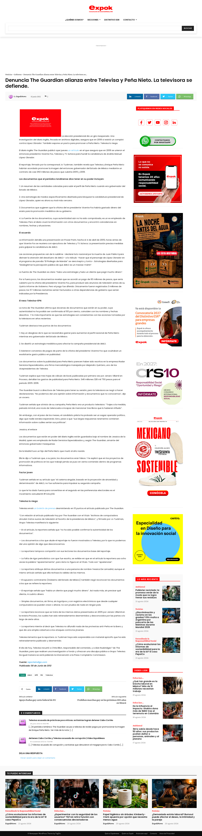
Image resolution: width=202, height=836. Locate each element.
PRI (41, 675)
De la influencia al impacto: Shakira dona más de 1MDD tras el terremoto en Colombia (146, 710)
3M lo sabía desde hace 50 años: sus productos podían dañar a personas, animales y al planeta (146, 734)
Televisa (49, 675)
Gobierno (18, 74)
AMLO (29, 675)
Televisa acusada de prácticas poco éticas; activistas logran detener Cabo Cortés (71, 720)
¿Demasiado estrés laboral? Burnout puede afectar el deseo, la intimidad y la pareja (173, 817)
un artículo (73, 150)
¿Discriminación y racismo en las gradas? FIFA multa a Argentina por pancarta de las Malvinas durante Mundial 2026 (147, 620)
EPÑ (36, 675)
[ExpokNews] (11, 96)
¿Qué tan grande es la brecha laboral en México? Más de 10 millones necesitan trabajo (145, 686)
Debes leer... (138, 678)
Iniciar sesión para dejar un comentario (37, 758)
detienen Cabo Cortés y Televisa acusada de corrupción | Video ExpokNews (67, 738)
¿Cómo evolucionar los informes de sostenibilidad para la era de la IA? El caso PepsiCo (148, 649)
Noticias (8, 74)
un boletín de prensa (44, 508)
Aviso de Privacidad (167, 833)
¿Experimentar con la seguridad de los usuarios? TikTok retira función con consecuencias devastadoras (75, 817)
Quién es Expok (127, 833)
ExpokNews (21, 96)
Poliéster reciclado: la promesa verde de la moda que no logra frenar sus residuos (147, 594)
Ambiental (140, 587)
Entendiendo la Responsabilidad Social (145, 640)
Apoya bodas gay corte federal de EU (37, 700)
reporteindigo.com (37, 662)
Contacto (153, 833)
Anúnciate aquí (141, 833)
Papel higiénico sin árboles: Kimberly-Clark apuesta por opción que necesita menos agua (125, 817)
